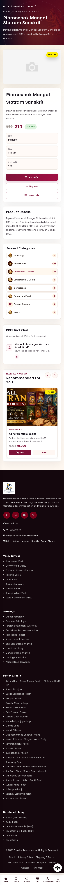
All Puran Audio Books (22, 434)
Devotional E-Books (23, 6)
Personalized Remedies (18, 662)
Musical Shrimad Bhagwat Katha (23, 734)
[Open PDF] (17, 356)
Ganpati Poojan (14, 698)
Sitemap (38, 867)
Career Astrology (15, 616)
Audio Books (12, 821)
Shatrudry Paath (14, 762)
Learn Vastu (12, 579)
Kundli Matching (14, 648)
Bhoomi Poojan (14, 689)
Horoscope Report (15, 634)
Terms (52, 862)
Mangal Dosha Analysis (18, 652)
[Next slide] (55, 375)
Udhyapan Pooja (14, 789)
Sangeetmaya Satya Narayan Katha (25, 757)
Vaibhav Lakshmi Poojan (19, 793)
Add (22, 452)
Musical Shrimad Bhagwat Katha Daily (26, 739)
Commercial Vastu (16, 565)
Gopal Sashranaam (16, 707)
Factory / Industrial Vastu (19, 570)
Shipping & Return (45, 857)
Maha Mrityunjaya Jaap (18, 721)
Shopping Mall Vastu (16, 593)
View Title (33, 195)
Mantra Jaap (12, 725)
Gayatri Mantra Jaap (17, 703)
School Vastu (13, 588)
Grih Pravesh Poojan (16, 712)
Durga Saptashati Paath (18, 693)
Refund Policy (15, 862)
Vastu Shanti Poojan (16, 798)
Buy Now (33, 186)
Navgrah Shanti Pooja (17, 743)
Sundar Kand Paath (16, 784)
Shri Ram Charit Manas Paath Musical (26, 771)
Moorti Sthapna (14, 730)
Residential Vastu (15, 584)
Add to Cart (33, 177)
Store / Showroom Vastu (19, 597)
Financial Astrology (16, 621)
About (12, 857)
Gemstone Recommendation (22, 630)
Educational (12, 840)
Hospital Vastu (13, 574)
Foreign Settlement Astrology (21, 625)
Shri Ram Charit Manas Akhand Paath (26, 766)
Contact (25, 867)
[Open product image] (32, 67)
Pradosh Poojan (14, 748)
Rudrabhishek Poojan (17, 752)
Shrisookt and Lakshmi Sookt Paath (24, 780)
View (43, 452)
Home (6, 6)
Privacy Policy (25, 857)
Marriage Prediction (16, 657)
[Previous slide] (48, 375)
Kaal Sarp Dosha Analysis (19, 643)
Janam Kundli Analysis (17, 639)
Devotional (11, 835)
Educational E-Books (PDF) (20, 831)
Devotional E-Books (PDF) (19, 826)
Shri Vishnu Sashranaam (19, 775)
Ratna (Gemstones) (16, 817)
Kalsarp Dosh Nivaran (17, 716)
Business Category (36, 862)
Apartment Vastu (15, 561)
